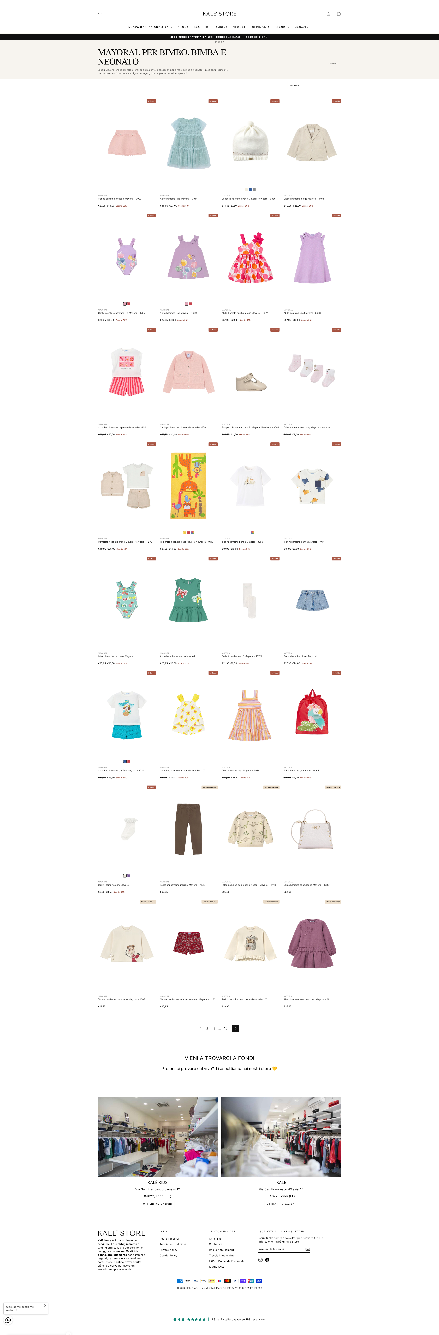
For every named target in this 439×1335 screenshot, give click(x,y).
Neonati (240, 27)
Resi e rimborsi (169, 1238)
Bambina (221, 27)
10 (225, 1028)
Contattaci (215, 1244)
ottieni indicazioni (157, 1204)
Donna (183, 27)
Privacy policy (168, 1249)
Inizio (218, 41)
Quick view (127, 182)
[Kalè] (281, 1137)
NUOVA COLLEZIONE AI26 (149, 27)
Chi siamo (215, 1238)
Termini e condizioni (173, 1244)
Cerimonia (261, 27)
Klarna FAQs (216, 1266)
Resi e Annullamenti (222, 1249)
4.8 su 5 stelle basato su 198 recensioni (238, 1319)
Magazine (302, 27)
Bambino (201, 27)
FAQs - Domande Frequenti (226, 1261)
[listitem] (250, 189)
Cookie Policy (168, 1255)
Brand (281, 27)
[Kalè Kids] (158, 1137)
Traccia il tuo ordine (222, 1255)
